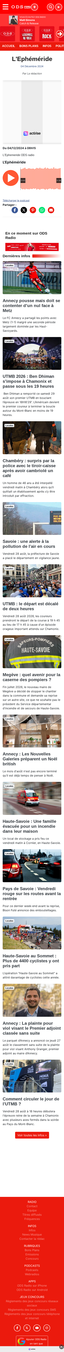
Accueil (8, 46)
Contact (32, 1206)
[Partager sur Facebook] (14, 212)
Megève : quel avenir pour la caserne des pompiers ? (31, 677)
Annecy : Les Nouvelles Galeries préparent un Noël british (30, 759)
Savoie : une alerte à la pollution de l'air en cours (29, 544)
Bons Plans (28, 46)
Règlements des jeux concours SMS (32, 1309)
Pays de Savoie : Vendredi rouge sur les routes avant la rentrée (32, 893)
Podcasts (32, 1270)
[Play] (4, 31)
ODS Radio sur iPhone (32, 1285)
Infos (47, 46)
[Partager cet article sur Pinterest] (32, 212)
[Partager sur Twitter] (23, 212)
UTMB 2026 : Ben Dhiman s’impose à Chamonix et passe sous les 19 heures (28, 381)
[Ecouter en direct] (58, 7)
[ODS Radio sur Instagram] (46, 1328)
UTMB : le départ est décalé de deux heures (30, 606)
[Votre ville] (34, 7)
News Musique (32, 1234)
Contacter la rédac (32, 1238)
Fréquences (32, 1219)
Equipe (32, 1210)
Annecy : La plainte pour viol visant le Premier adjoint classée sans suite (32, 1028)
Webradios (32, 1274)
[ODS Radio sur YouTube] (37, 1328)
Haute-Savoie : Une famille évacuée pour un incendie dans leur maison (29, 826)
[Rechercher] (50, 7)
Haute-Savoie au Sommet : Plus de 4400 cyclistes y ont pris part (31, 960)
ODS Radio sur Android (32, 1290)
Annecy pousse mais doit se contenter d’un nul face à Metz (31, 305)
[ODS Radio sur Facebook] (17, 1328)
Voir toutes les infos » (32, 1135)
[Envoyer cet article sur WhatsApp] (41, 212)
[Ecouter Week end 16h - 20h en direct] (32, 246)
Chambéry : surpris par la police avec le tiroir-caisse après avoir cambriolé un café (29, 468)
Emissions (32, 1254)
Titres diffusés (32, 1214)
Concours (32, 1258)
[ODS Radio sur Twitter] (26, 1328)
